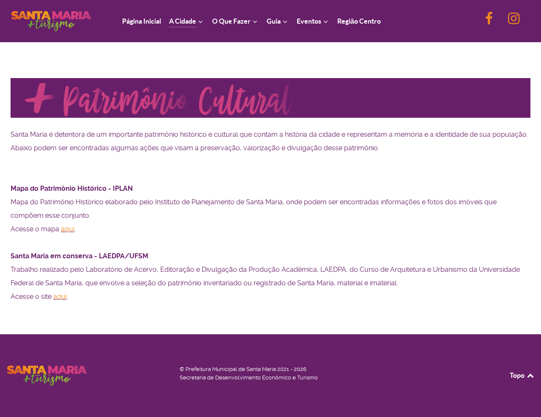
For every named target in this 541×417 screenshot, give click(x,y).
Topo (518, 375)
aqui (67, 229)
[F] (490, 21)
